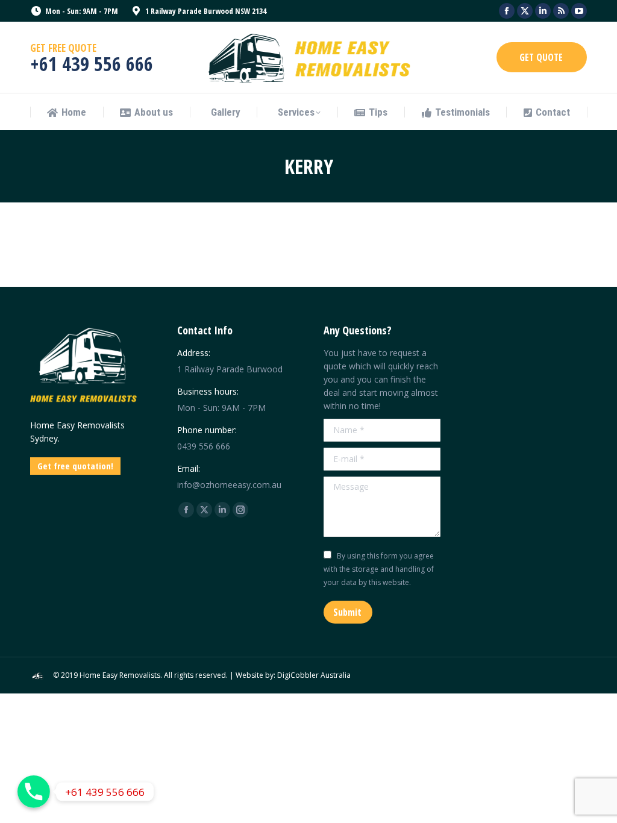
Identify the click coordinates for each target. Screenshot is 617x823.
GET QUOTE (541, 57)
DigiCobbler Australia (314, 675)
